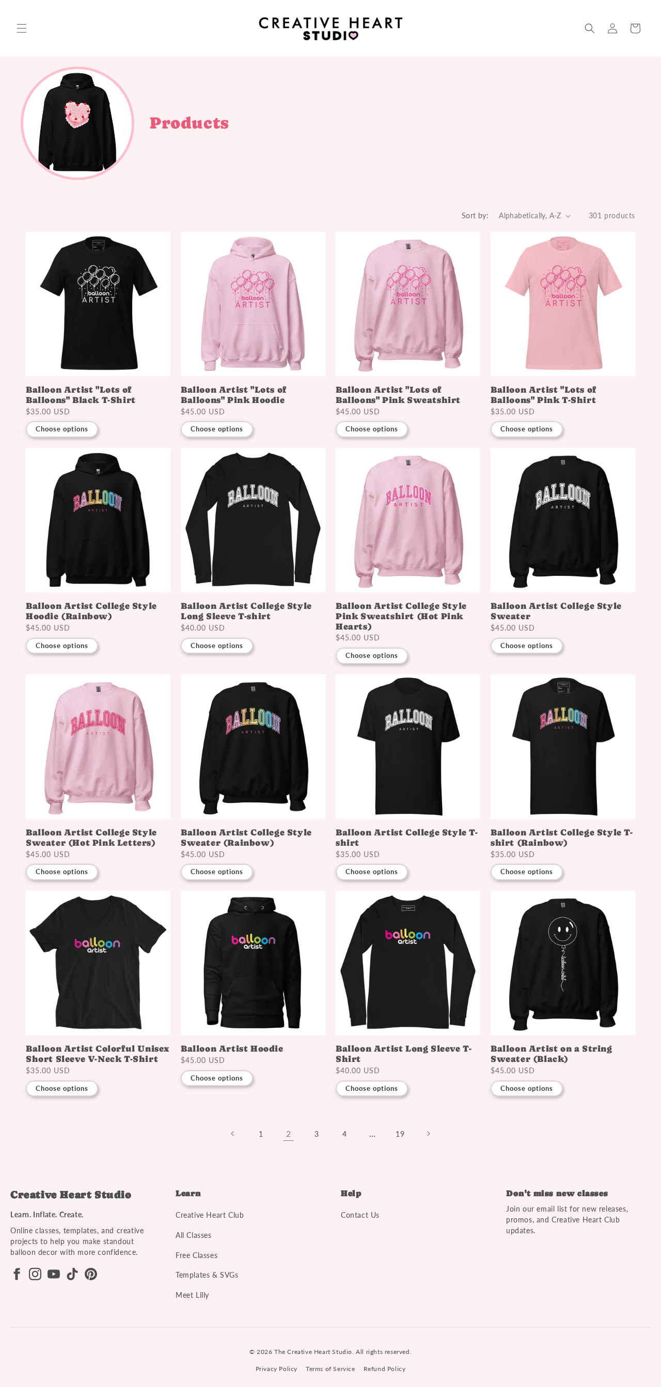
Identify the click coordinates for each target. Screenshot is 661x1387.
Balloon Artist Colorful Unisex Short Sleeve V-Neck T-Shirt (97, 1054)
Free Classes (196, 1255)
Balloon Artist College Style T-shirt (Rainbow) (562, 838)
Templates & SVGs (207, 1274)
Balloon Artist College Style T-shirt (407, 838)
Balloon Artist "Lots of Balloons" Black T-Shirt (81, 395)
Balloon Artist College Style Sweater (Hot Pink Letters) (91, 838)
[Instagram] (35, 1274)
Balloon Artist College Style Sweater (556, 611)
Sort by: (475, 215)
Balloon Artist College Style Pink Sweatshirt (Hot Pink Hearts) (401, 616)
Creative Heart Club (210, 1215)
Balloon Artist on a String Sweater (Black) (551, 1054)
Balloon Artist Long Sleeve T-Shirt (403, 1054)
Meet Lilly (192, 1295)
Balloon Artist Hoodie (232, 1049)
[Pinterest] (91, 1274)
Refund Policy (385, 1369)
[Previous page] (233, 1133)
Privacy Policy (276, 1369)
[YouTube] (54, 1274)
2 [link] (288, 1133)
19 (400, 1134)
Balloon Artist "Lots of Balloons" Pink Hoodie (234, 395)
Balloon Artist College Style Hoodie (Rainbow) (91, 611)
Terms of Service (330, 1369)
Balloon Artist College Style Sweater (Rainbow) (246, 838)
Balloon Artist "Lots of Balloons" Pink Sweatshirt (398, 395)
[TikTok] (72, 1274)
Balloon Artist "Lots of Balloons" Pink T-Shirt (543, 395)
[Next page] (428, 1133)
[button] (21, 28)
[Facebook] (16, 1274)
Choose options (62, 429)
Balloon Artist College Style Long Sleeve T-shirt (246, 611)
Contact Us (360, 1215)
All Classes (194, 1235)
